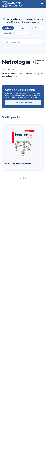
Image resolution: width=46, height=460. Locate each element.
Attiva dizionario (23, 102)
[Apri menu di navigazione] (41, 4)
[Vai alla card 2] (23, 178)
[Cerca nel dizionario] (40, 41)
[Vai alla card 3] (25, 178)
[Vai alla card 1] (21, 178)
